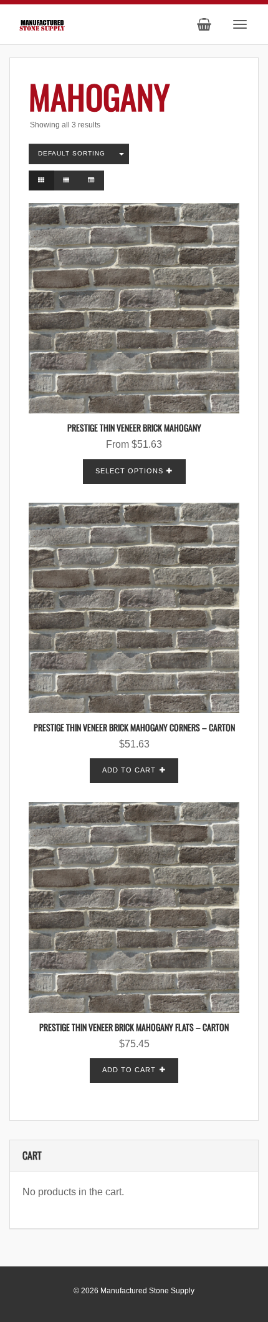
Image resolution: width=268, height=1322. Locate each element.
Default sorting (71, 153)
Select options (129, 471)
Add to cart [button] (129, 770)
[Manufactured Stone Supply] (42, 23)
